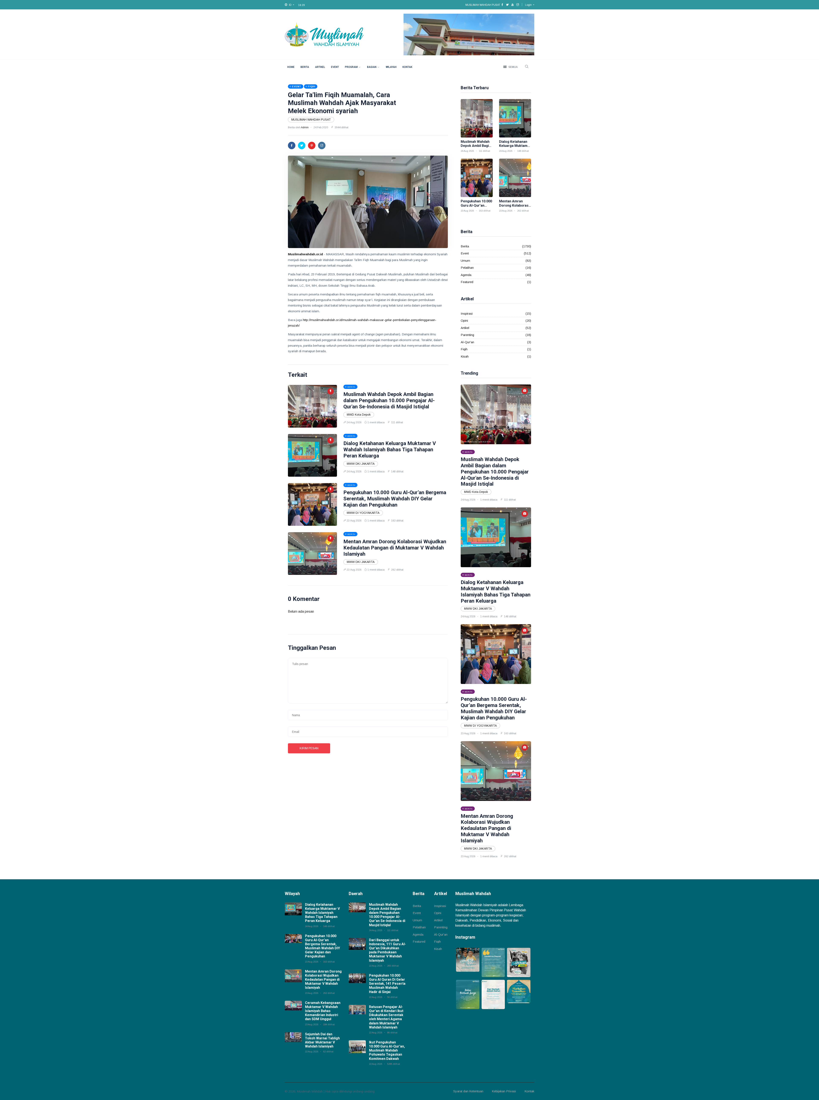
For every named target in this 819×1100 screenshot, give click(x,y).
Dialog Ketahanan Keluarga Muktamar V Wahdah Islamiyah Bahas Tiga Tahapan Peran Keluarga (389, 449)
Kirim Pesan (309, 748)
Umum (465, 260)
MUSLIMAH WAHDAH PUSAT (311, 119)
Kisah (465, 356)
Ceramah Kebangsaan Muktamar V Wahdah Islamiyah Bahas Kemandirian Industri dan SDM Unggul (322, 1011)
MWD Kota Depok (359, 414)
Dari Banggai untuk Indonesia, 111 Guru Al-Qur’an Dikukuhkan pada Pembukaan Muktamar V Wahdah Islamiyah (387, 950)
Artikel (320, 67)
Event (335, 67)
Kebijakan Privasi (504, 1091)
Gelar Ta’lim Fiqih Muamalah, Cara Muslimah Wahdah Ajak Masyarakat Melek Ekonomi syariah (342, 103)
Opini (464, 320)
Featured (467, 282)
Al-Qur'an (467, 342)
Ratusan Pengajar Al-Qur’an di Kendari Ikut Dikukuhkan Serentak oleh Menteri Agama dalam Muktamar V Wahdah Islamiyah (386, 1017)
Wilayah (391, 67)
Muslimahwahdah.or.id (305, 254)
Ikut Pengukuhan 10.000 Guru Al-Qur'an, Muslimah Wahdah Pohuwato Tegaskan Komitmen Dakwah (387, 1050)
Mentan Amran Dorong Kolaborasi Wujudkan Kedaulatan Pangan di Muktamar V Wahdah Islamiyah (394, 548)
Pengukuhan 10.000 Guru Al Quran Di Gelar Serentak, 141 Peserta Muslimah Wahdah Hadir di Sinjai (387, 983)
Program (351, 67)
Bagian (371, 67)
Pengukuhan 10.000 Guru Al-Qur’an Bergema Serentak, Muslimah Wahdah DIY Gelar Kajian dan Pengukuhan (394, 498)
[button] (289, 4)
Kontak (407, 67)
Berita (305, 67)
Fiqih (464, 349)
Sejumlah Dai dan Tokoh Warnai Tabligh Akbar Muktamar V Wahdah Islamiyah (322, 1040)
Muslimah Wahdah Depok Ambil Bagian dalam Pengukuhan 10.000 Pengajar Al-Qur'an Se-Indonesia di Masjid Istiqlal (389, 400)
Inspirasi (467, 313)
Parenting (467, 335)
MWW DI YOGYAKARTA (363, 512)
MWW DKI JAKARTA (361, 463)
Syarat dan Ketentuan (468, 1091)
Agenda (466, 275)
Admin (305, 127)
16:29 (301, 5)
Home (291, 67)
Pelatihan (467, 267)
